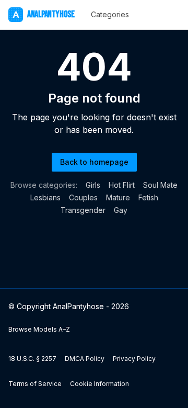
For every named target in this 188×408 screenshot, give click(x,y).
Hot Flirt (122, 184)
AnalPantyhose (43, 14)
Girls (93, 184)
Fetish (148, 197)
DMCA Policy (84, 358)
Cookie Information (99, 384)
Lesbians (45, 197)
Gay (120, 210)
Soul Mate (160, 184)
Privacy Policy (134, 358)
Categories (110, 14)
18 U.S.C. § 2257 (32, 358)
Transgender (83, 210)
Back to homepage (94, 161)
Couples (83, 197)
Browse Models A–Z (39, 329)
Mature (118, 197)
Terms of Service (35, 384)
